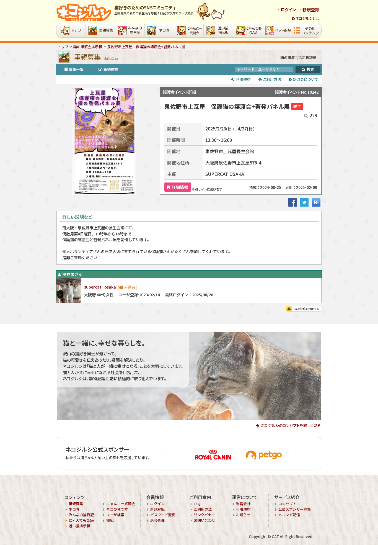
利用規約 (243, 79)
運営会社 (243, 503)
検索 (310, 69)
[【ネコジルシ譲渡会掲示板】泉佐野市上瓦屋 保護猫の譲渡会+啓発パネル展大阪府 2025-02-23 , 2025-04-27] (316, 205)
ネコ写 (74, 509)
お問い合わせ (204, 520)
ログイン (288, 9)
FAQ (197, 503)
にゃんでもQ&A (81, 520)
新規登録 (310, 9)
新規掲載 (110, 69)
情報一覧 (76, 69)
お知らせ (243, 514)
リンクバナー (204, 514)
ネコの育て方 (117, 509)
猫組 (109, 520)
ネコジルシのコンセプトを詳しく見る (291, 425)
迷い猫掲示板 (79, 525)
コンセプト (287, 503)
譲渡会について (305, 79)
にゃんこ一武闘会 (120, 503)
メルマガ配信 (289, 514)
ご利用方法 (203, 509)
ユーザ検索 (115, 514)
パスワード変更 (162, 514)
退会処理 (157, 520)
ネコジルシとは (307, 18)
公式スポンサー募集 (294, 509)
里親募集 (76, 503)
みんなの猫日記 (81, 514)
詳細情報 (180, 187)
